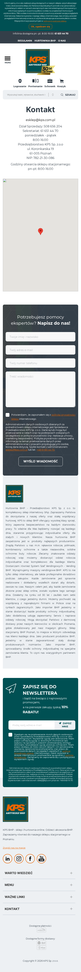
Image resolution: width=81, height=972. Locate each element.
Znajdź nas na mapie (14, 847)
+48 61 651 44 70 (46, 449)
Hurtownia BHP (45, 40)
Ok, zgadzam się (40, 26)
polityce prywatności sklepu (54, 21)
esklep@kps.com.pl (40, 120)
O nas (62, 40)
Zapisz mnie (66, 725)
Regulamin (25, 40)
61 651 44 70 (61, 33)
